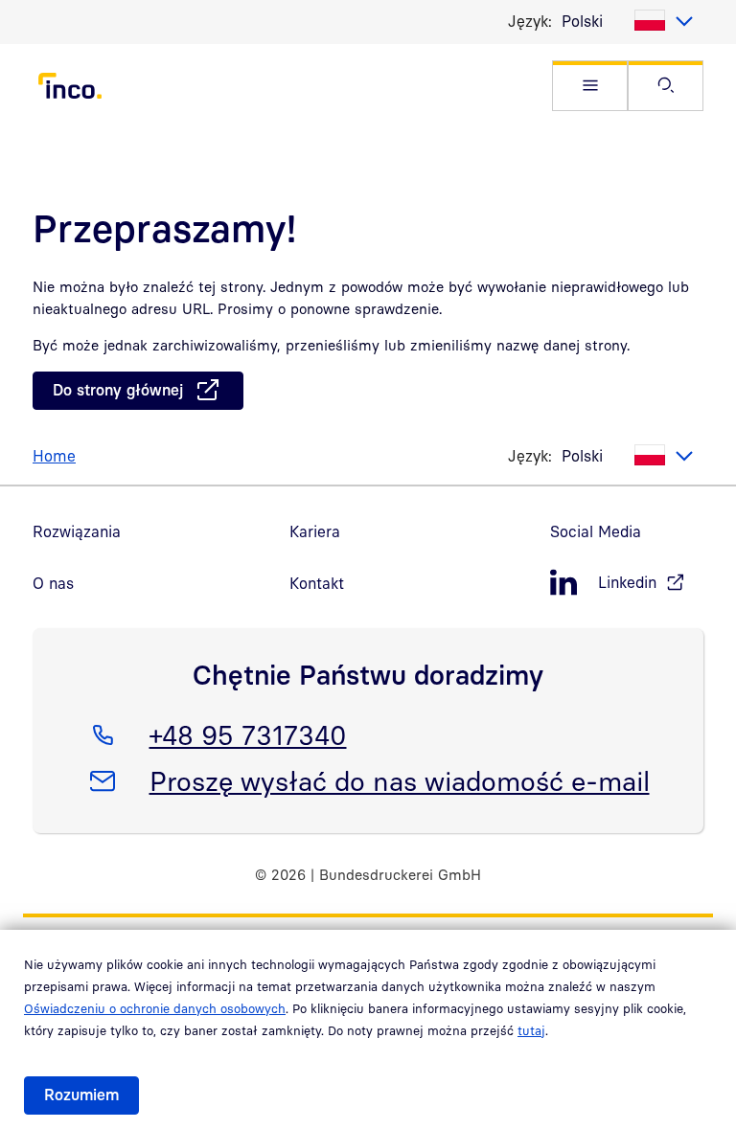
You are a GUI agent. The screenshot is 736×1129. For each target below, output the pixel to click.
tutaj (531, 1030)
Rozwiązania (77, 531)
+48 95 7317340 (248, 734)
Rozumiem (81, 1094)
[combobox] (627, 21)
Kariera (314, 531)
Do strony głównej (118, 389)
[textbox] (627, 21)
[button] (590, 85)
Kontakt (316, 583)
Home (54, 455)
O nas (53, 583)
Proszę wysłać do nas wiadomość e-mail (399, 780)
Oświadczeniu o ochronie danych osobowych (155, 1008)
